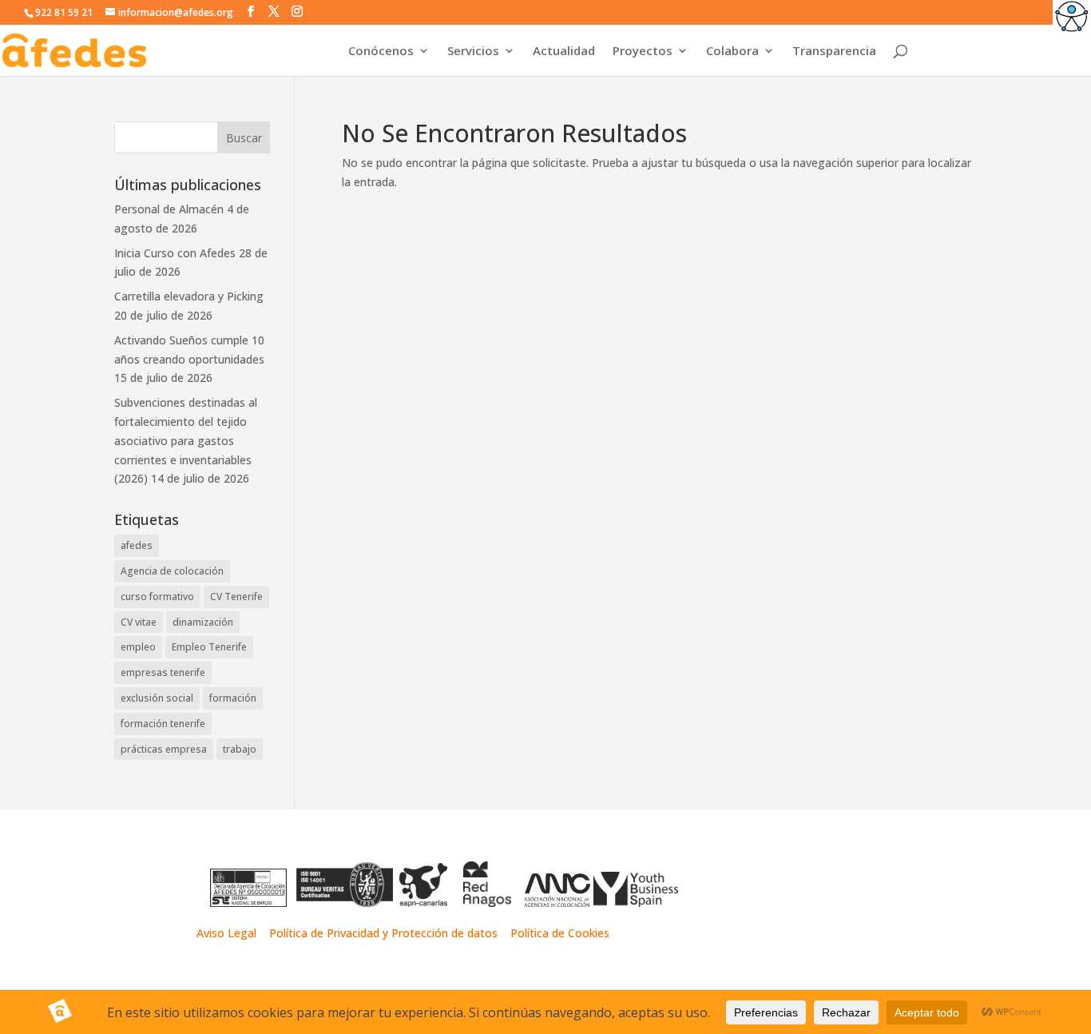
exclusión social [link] (157, 698)
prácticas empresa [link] (164, 749)
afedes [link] (137, 545)
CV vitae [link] (139, 622)
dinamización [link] (203, 622)
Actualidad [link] (564, 51)
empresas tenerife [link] (163, 672)
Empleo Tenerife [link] (209, 647)
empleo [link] (138, 647)
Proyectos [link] (642, 51)
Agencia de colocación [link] (172, 571)
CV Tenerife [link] (236, 596)
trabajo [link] (239, 749)
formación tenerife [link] (163, 723)
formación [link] (232, 698)
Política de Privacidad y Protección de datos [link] (385, 933)
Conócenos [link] (381, 51)
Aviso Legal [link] (226, 933)
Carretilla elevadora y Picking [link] (189, 296)
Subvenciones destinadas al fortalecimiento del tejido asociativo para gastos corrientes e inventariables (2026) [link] (185, 440)
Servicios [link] (473, 51)
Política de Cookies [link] (559, 933)
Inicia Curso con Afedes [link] (175, 252)
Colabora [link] (732, 51)
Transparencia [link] (834, 51)
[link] (1072, 19)
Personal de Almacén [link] (169, 209)
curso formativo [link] (157, 596)
